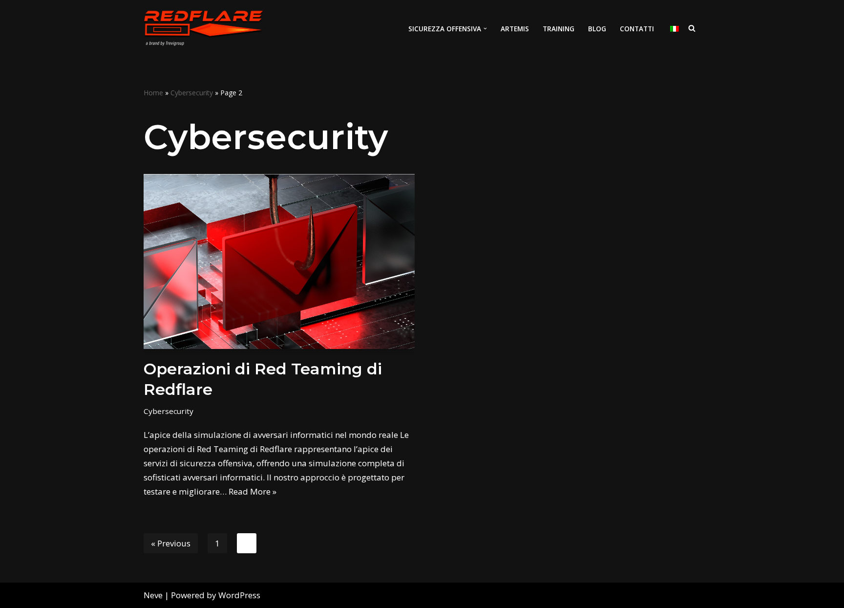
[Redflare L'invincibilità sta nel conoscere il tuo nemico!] (203, 28)
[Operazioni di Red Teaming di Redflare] (279, 261)
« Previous (170, 543)
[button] (485, 28)
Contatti (637, 28)
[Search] (692, 28)
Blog (597, 28)
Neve (153, 595)
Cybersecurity (191, 92)
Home (153, 92)
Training (558, 28)
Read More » (252, 491)
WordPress (239, 595)
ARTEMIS (515, 28)
